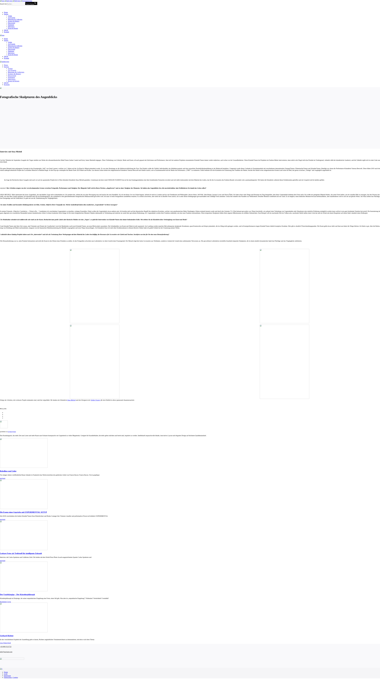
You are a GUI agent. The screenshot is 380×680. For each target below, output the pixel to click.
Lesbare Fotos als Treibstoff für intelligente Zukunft (21, 553)
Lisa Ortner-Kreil (5, 643)
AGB (5, 674)
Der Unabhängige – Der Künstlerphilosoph (17, 594)
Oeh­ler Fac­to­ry (95, 400)
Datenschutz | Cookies (11, 677)
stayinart (2, 478)
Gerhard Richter (6, 636)
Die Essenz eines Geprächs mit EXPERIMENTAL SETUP (23, 512)
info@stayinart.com (6, 652)
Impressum (7, 676)
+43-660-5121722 (5, 646)
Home (6, 672)
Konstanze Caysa (5, 602)
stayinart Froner (12, 431)
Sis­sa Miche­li (71, 400)
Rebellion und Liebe (8, 471)
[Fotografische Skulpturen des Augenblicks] (4, 427)
